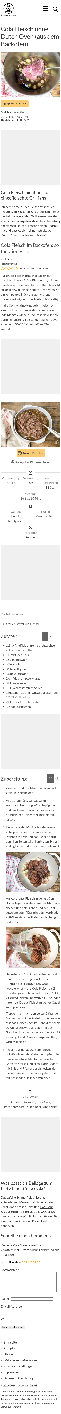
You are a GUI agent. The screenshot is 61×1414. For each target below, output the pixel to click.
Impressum (11, 1372)
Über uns (10, 1354)
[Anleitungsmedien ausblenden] (56, 778)
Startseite (10, 1342)
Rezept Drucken (33, 453)
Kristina (20, 112)
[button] (2, 268)
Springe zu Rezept (16, 103)
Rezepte (9, 1348)
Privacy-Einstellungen (18, 1366)
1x (45, 636)
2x (51, 636)
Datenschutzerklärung (19, 1378)
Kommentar (10, 1270)
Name (6, 1298)
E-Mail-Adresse (12, 1306)
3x (57, 636)
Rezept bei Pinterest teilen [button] (33, 462)
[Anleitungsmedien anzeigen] (50, 778)
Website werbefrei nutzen (21, 1360)
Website (6, 1319)
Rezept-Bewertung (11, 1261)
